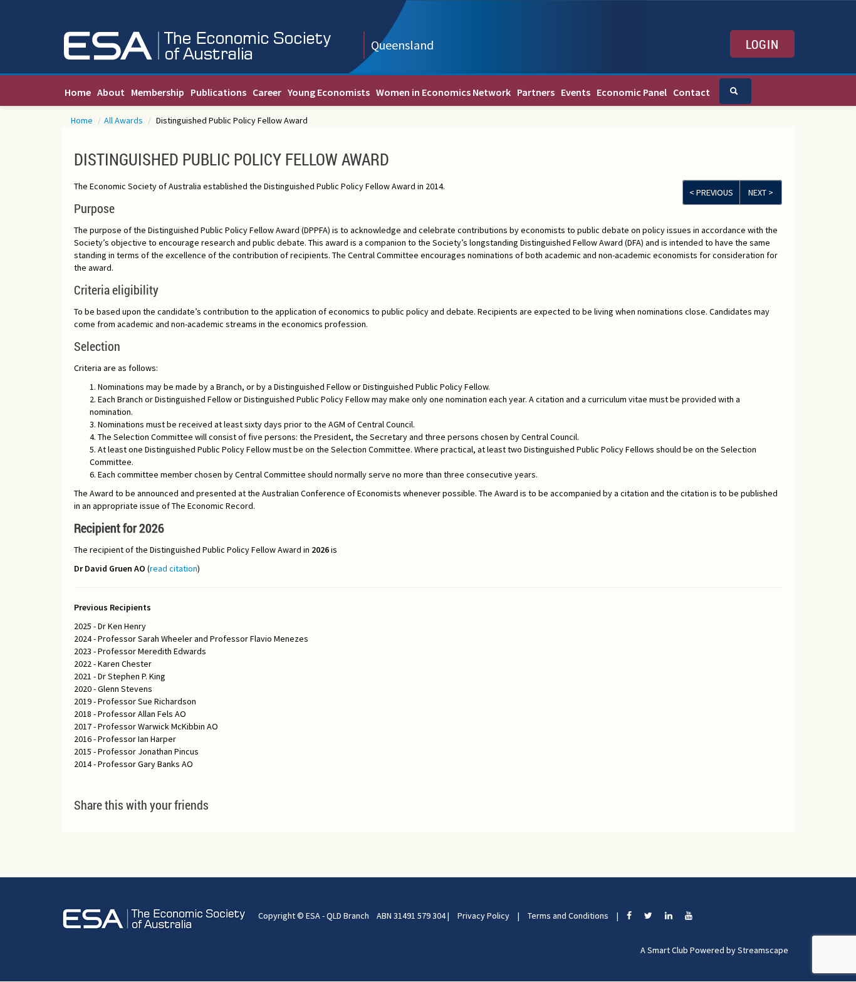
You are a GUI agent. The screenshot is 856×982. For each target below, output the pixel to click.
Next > (760, 192)
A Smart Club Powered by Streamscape (714, 950)
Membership (157, 92)
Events (575, 92)
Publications (218, 92)
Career (267, 92)
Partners (536, 92)
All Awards (124, 120)
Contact (691, 92)
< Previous (711, 192)
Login (762, 44)
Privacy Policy (483, 915)
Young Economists (329, 92)
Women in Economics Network (443, 92)
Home (78, 92)
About (111, 92)
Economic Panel (632, 92)
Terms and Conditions (568, 915)
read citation (173, 568)
